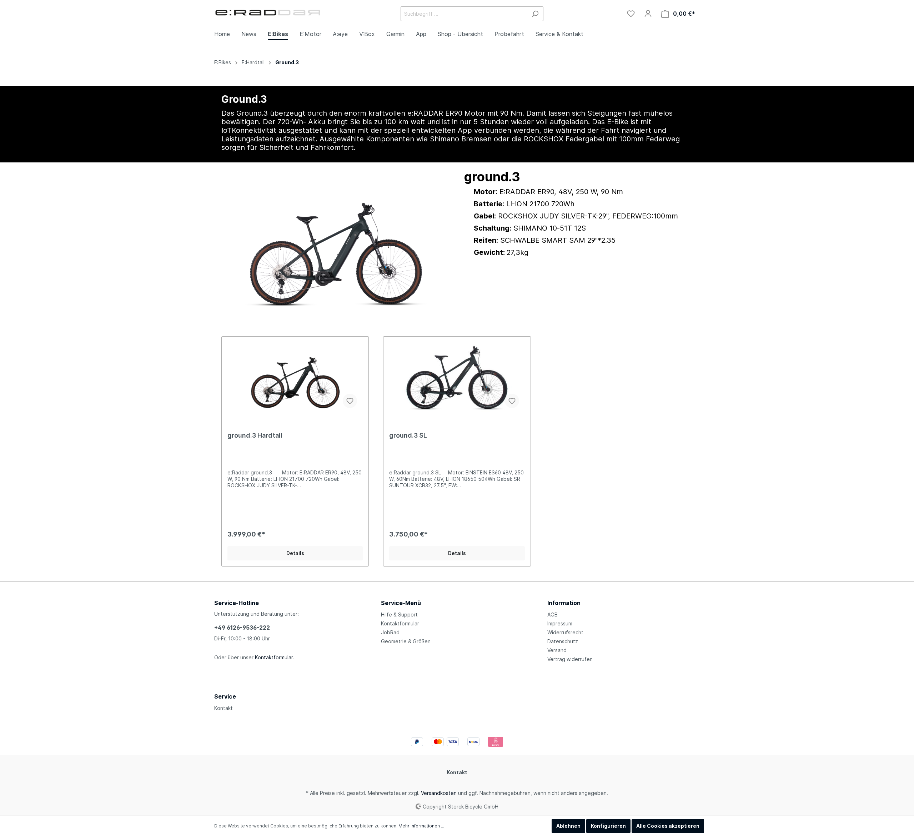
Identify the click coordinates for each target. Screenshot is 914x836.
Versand (557, 650)
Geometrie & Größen (406, 641)
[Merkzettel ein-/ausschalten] (350, 401)
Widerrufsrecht (565, 632)
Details (295, 553)
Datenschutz (562, 641)
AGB (552, 614)
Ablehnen (568, 826)
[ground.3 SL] (456, 378)
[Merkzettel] (630, 13)
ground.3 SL (408, 435)
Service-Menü (401, 602)
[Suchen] (535, 13)
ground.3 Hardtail (254, 435)
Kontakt (223, 708)
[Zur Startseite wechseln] (267, 12)
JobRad (390, 632)
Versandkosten (439, 793)
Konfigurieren (608, 826)
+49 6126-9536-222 (242, 627)
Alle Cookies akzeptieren (667, 826)
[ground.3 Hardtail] (295, 378)
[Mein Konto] (648, 13)
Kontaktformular (274, 657)
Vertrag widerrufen (570, 659)
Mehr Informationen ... (421, 826)
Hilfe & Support (399, 614)
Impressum (559, 623)
